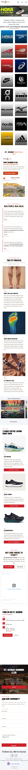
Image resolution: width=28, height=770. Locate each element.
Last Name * (4, 726)
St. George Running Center (7, 603)
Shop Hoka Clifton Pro (14, 469)
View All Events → (14, 421)
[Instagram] (16, 756)
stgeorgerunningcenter (19, 603)
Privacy (11, 758)
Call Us (16, 635)
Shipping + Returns (18, 758)
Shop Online (20, 566)
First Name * (4, 718)
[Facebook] (12, 756)
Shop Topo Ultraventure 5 (14, 542)
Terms (7, 758)
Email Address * (5, 711)
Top (14, 767)
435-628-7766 (9, 624)
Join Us (14, 687)
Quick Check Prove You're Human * (9, 735)
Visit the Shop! (9, 566)
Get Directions (7, 635)
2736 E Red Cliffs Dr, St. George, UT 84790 (15, 620)
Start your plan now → (11, 173)
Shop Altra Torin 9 (14, 505)
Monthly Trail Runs (14, 690)
